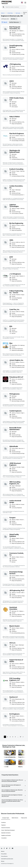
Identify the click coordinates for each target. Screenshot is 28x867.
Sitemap (2, 861)
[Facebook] (4, 848)
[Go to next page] (23, 737)
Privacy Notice (4, 853)
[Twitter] (6, 848)
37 (20, 736)
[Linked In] (1, 848)
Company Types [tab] (5, 817)
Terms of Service (4, 856)
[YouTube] (12, 848)
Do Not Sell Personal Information (7, 858)
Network (5, 3)
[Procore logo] (7, 1)
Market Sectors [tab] (15, 817)
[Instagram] (9, 848)
